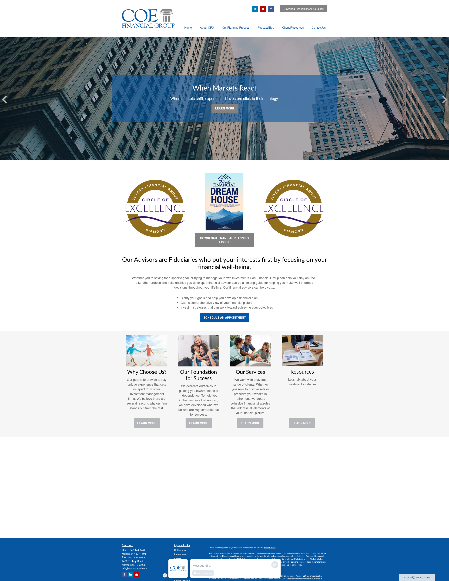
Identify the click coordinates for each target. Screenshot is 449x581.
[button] (188, 27)
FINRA (219, 578)
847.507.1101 (138, 553)
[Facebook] (271, 9)
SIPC (225, 578)
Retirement (180, 550)
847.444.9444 (137, 550)
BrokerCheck (270, 547)
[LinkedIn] (255, 9)
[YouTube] (263, 9)
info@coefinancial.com (134, 568)
